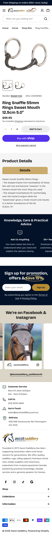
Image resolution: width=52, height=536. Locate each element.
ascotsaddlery (11, 365)
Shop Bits (27, 28)
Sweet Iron (16, 96)
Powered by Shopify (38, 531)
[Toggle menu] (4, 10)
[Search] (45, 18)
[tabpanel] (26, 192)
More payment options (26, 145)
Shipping (19, 121)
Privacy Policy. (29, 298)
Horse (15, 28)
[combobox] (26, 18)
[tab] (25, 170)
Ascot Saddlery (19, 531)
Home (5, 28)
